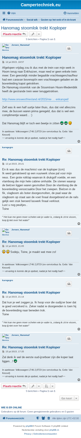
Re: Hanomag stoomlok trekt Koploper (31, 159)
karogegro (7, 147)
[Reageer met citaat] (69, 48)
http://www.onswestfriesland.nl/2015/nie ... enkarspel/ (35, 99)
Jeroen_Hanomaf (20, 45)
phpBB (29, 426)
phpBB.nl (54, 430)
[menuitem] (11, 13)
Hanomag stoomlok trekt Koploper (34, 28)
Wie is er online (11, 407)
